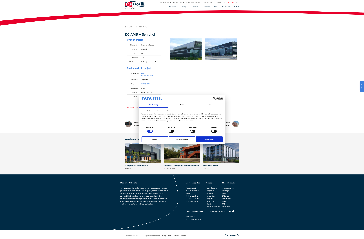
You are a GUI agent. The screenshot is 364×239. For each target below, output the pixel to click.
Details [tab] (182, 105)
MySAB (219, 2)
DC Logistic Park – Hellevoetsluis (136, 166)
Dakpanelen (209, 193)
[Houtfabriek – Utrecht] (221, 153)
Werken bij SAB (177, 2)
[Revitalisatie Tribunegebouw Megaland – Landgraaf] (182, 153)
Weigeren (155, 139)
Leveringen (225, 191)
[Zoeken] (237, 2)
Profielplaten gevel (147, 75)
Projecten (207, 7)
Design (184, 7)
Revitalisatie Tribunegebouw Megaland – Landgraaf (181, 166)
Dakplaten (209, 204)
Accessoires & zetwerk (213, 207)
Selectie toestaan (182, 139)
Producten (172, 7)
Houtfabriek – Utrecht (210, 166)
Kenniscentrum (208, 2)
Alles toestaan (209, 139)
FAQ (223, 204)
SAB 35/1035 (145, 84)
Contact (236, 7)
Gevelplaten (209, 199)
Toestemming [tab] (153, 105)
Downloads (226, 7)
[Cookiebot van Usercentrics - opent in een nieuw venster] (214, 98)
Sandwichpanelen (211, 188)
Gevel (143, 73)
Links (224, 201)
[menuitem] (224, 2)
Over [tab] (210, 105)
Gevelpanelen (210, 191)
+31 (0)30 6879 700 (192, 199)
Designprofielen (211, 196)
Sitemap (176, 236)
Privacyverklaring (167, 236)
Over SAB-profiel (164, 2)
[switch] (171, 131)
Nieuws (216, 7)
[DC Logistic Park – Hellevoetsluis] (143, 153)
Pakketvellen (226, 199)
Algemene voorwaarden (152, 236)
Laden (224, 193)
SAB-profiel (128, 27)
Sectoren (195, 7)
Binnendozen (210, 201)
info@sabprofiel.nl (192, 201)
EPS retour (225, 196)
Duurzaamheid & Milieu (193, 2)
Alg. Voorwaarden (228, 188)
